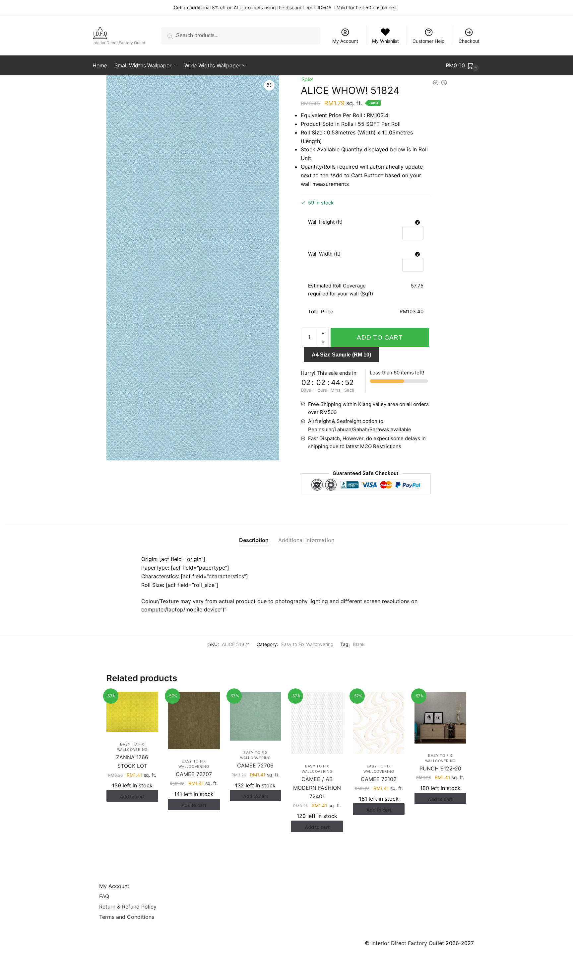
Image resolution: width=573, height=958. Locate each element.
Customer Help (429, 41)
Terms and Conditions (126, 917)
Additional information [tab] (306, 540)
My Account (345, 41)
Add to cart (380, 337)
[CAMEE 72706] (256, 716)
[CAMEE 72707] (194, 720)
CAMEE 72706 (255, 765)
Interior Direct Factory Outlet (407, 943)
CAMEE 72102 (379, 779)
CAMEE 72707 (194, 774)
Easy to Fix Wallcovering (307, 644)
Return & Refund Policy (128, 906)
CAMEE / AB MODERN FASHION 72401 (317, 788)
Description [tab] (254, 540)
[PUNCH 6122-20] (440, 718)
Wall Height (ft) (325, 222)
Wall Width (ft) (324, 254)
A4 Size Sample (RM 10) (341, 355)
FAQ (104, 896)
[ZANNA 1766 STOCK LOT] (132, 712)
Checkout (469, 41)
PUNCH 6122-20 (440, 768)
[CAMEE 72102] (379, 723)
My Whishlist (385, 41)
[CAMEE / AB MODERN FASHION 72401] (317, 723)
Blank (359, 644)
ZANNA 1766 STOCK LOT (132, 761)
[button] (269, 85)
